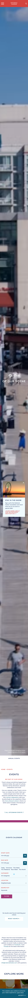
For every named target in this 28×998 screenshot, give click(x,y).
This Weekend (5, 869)
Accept (21, 995)
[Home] (14, 3)
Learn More (20, 992)
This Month (22, 869)
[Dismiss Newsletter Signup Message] (23, 482)
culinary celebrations (12, 797)
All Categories (7, 875)
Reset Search (13, 918)
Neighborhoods (6, 883)
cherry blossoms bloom (12, 801)
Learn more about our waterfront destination (12, 512)
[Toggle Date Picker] (25, 856)
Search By (5, 887)
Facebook (17, 944)
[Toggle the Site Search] (26, 3)
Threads (6, 946)
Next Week (14, 869)
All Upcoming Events (14, 812)
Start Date (5, 853)
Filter (6, 896)
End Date (4, 860)
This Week (16, 868)
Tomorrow (9, 868)
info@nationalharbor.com (9, 963)
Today (3, 868)
